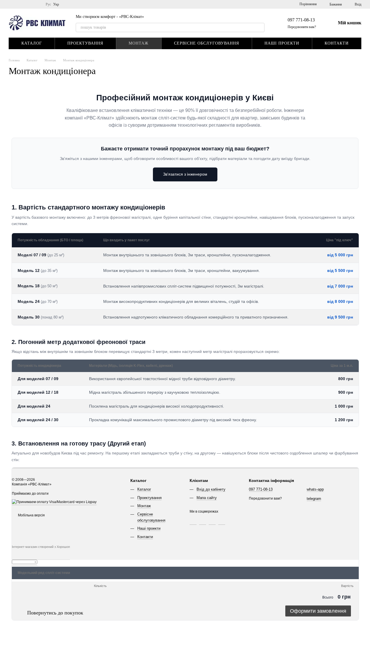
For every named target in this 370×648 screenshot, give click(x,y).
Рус (48, 4)
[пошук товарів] (259, 27)
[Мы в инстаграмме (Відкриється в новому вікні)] (37, 4)
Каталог (31, 43)
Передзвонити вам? (302, 27)
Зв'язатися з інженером (185, 174)
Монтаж (139, 43)
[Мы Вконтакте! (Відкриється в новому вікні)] (16, 4)
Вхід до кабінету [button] (211, 489)
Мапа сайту (207, 498)
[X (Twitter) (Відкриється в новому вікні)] (30, 4)
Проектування (85, 43)
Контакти (337, 43)
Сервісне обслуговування (206, 43)
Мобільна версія (31, 515)
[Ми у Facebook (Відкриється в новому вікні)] (23, 4)
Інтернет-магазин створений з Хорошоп (41, 546)
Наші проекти (281, 43)
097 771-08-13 (301, 19)
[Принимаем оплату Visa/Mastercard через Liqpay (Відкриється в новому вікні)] (54, 503)
